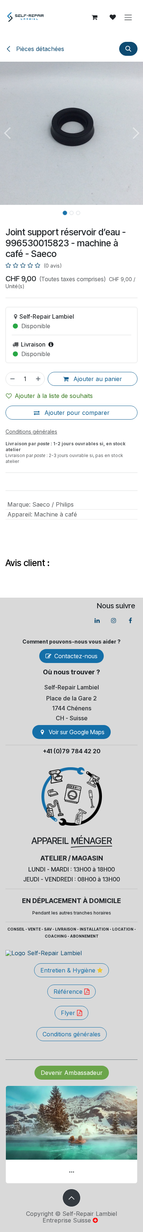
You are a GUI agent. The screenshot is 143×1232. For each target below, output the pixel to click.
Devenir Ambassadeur (72, 1072)
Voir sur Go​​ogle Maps (76, 732)
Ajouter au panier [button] (97, 379)
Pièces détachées (39, 48)
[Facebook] (130, 620)
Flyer (69, 1013)
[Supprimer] (12, 378)
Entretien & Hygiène (68, 970)
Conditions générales (71, 1034)
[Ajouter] (38, 378)
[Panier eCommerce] (94, 17)
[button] (128, 49)
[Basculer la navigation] (128, 17)
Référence (69, 991)
